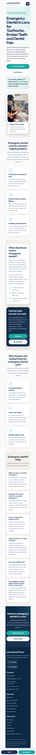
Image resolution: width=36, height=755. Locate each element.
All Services (9, 697)
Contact (8, 725)
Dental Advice (10, 728)
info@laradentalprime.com (13, 678)
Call (9, 752)
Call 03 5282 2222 (18, 66)
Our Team (9, 722)
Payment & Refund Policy (13, 734)
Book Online (18, 72)
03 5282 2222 (10, 676)
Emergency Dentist (11, 700)
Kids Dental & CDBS (11, 706)
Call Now (18, 336)
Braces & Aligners (11, 708)
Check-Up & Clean (11, 703)
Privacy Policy (10, 731)
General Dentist (10, 711)
